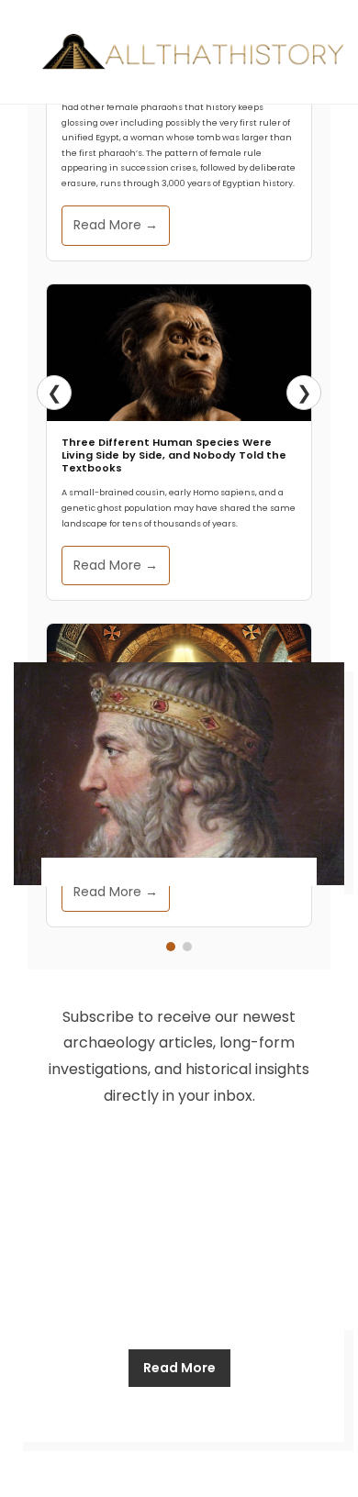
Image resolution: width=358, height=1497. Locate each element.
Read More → (115, 225)
